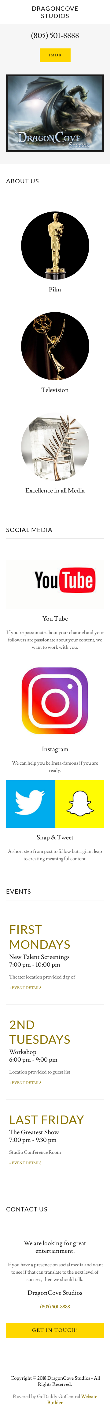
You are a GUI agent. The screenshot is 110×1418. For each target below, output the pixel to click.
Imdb (55, 55)
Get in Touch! (55, 1330)
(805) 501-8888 (55, 36)
